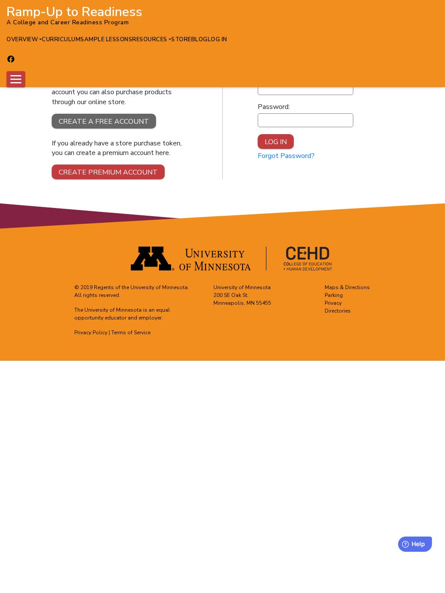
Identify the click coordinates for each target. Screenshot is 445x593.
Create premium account (108, 172)
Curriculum (61, 39)
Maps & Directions (347, 287)
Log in (276, 142)
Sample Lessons (106, 39)
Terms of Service (130, 332)
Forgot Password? (286, 156)
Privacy (333, 303)
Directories (338, 310)
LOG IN (217, 39)
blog (199, 39)
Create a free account (104, 121)
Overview (22, 39)
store (181, 39)
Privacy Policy (90, 332)
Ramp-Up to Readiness (74, 10)
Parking (334, 295)
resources (149, 39)
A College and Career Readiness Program (68, 22)
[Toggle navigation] (16, 79)
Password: (274, 107)
